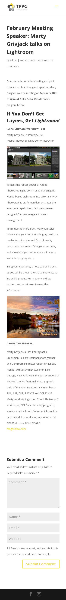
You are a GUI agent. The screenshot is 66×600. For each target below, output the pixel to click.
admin (13, 60)
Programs (43, 60)
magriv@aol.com (16, 429)
